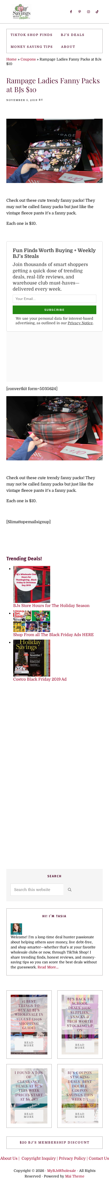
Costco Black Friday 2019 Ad (40, 679)
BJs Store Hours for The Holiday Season (51, 605)
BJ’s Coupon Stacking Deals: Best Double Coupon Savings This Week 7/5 (79, 1086)
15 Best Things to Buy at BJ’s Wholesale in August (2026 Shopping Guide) (29, 1014)
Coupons (28, 59)
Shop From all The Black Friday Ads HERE (53, 635)
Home (11, 59)
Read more (33, 1044)
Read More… (48, 967)
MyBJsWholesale (61, 1171)
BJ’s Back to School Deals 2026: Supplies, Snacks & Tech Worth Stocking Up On (80, 1014)
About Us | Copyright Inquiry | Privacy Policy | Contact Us (54, 1158)
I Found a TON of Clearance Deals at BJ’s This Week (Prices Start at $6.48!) (29, 1086)
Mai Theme (74, 1176)
